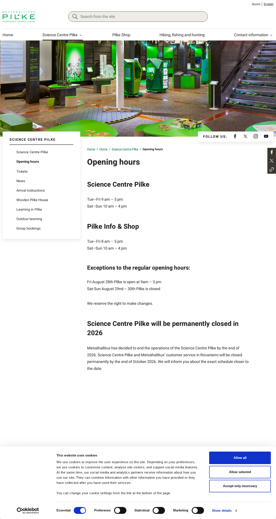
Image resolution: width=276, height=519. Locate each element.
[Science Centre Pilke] (19, 16)
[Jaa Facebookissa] (271, 152)
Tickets (22, 171)
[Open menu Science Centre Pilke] (80, 35)
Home (8, 35)
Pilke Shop (121, 35)
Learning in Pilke (29, 209)
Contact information (251, 35)
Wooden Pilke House (32, 200)
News (20, 181)
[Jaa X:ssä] (271, 160)
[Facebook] (235, 136)
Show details (222, 510)
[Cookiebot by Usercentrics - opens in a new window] (28, 510)
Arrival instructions (30, 190)
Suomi (256, 4)
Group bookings (28, 228)
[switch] (120, 510)
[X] (245, 136)
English (268, 4)
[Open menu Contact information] (271, 35)
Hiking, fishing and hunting (182, 35)
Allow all (240, 458)
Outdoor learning (29, 219)
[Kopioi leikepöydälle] (271, 169)
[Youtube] (266, 136)
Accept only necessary (240, 486)
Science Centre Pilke (60, 35)
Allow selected (240, 472)
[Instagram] (256, 136)
